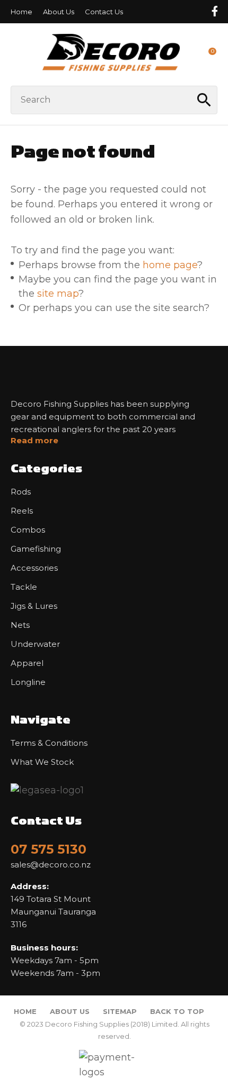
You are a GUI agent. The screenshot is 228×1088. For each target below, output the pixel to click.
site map (57, 293)
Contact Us (104, 11)
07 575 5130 (48, 849)
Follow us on (214, 11)
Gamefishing (36, 549)
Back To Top (177, 1011)
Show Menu (17, 54)
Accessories (34, 568)
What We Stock (42, 762)
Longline (28, 682)
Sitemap (120, 1011)
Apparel (27, 663)
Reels (22, 511)
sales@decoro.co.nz (51, 865)
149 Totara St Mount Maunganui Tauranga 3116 (53, 905)
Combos (28, 530)
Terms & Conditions (49, 743)
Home (21, 11)
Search (204, 100)
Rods (21, 492)
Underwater (35, 644)
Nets (20, 625)
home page (170, 265)
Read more (34, 440)
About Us (58, 11)
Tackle (24, 587)
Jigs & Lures (34, 606)
